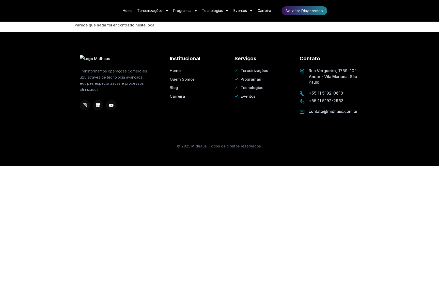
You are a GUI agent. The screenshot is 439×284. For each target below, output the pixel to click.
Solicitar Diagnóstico (304, 10)
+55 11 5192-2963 (326, 100)
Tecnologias (212, 10)
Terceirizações (150, 10)
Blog (174, 87)
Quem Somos (182, 79)
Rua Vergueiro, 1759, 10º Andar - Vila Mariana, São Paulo (333, 76)
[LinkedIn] (98, 105)
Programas (182, 10)
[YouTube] (111, 105)
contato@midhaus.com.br (333, 111)
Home (128, 10)
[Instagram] (85, 105)
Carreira (264, 10)
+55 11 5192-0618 (326, 93)
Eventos (240, 10)
